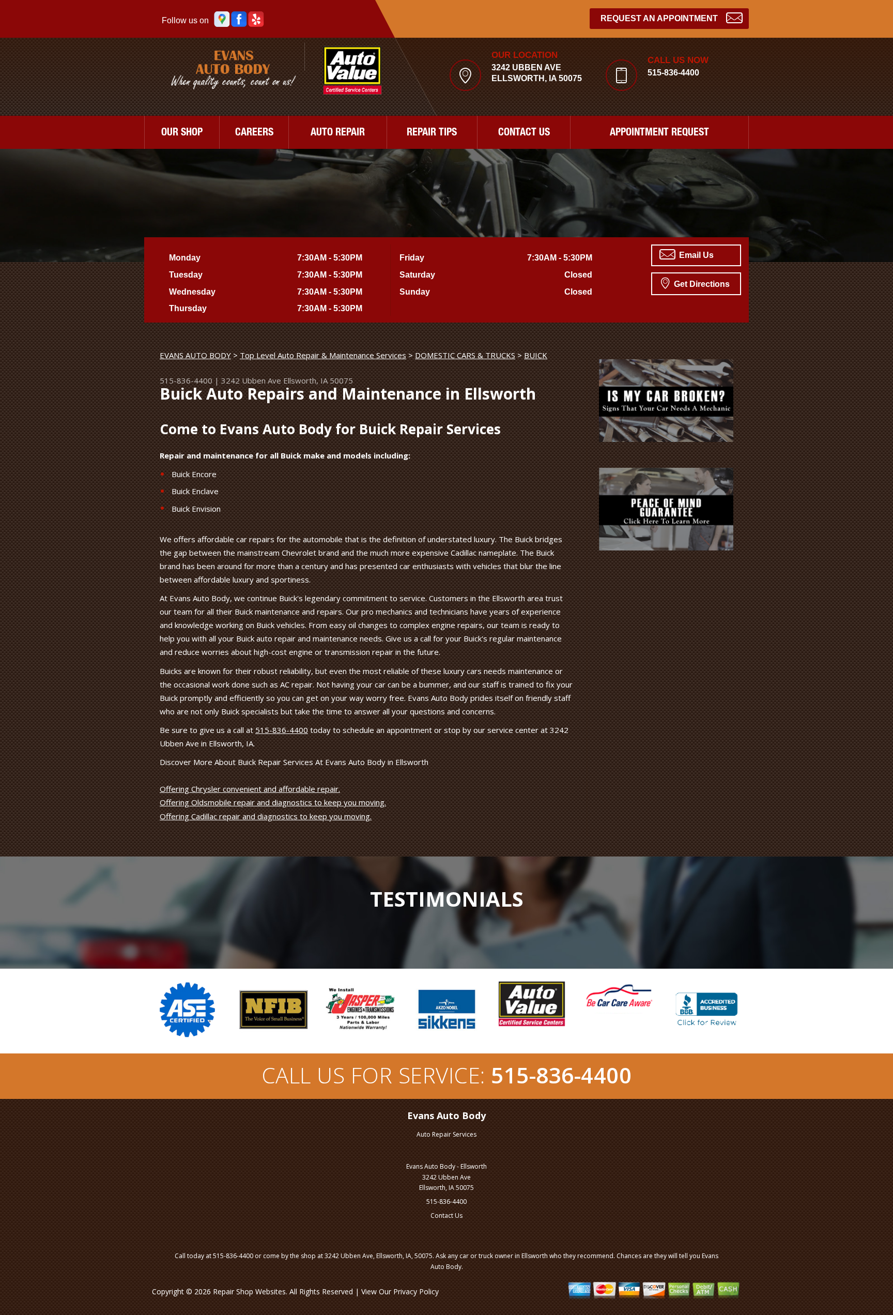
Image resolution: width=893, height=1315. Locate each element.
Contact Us (446, 1215)
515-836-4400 (673, 72)
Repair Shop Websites (249, 1291)
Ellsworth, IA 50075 (318, 380)
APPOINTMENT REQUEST (659, 133)
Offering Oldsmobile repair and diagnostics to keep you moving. (273, 802)
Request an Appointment (659, 18)
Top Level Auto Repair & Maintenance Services (323, 355)
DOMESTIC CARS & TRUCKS (465, 355)
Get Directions (701, 284)
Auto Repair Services (446, 1134)
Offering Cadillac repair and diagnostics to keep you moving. (266, 816)
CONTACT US (524, 133)
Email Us (695, 255)
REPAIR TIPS (432, 133)
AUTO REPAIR (338, 133)
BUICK (535, 355)
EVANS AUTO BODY (195, 355)
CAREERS (254, 133)
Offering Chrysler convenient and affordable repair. (250, 789)
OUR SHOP (182, 133)
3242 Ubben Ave (251, 380)
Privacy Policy (416, 1291)
